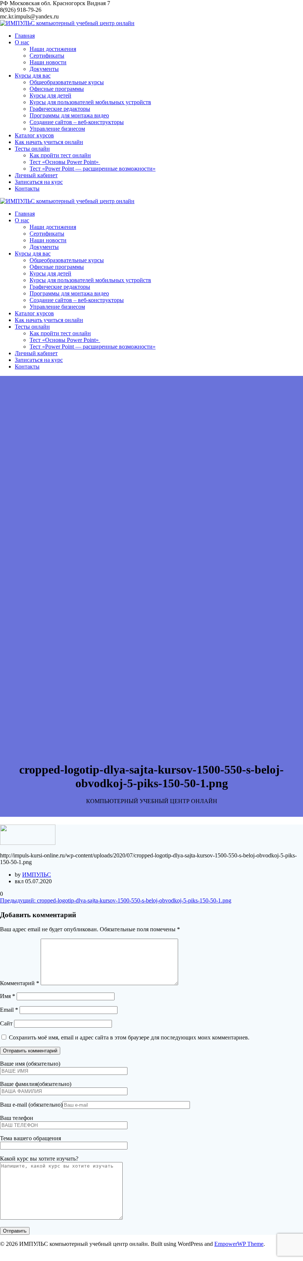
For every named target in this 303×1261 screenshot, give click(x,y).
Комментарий (19, 983)
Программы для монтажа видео (69, 115)
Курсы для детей (50, 95)
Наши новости (48, 62)
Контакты (27, 188)
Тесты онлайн (32, 148)
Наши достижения (53, 49)
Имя (7, 996)
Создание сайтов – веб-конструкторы (77, 122)
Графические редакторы (60, 109)
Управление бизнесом (57, 129)
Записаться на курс (39, 182)
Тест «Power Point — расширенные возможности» (93, 168)
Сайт (6, 1023)
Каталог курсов (34, 135)
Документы (44, 69)
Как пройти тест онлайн (60, 155)
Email (9, 1010)
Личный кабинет (36, 175)
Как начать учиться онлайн (49, 142)
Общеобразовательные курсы (67, 82)
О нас (22, 42)
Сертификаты (47, 55)
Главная (25, 35)
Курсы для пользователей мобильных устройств (90, 102)
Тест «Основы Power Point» (65, 162)
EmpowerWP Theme (238, 1244)
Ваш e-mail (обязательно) (31, 1104)
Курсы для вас (33, 75)
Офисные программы (57, 89)
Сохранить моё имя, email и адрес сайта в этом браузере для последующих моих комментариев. (129, 1037)
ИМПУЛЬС (36, 874)
